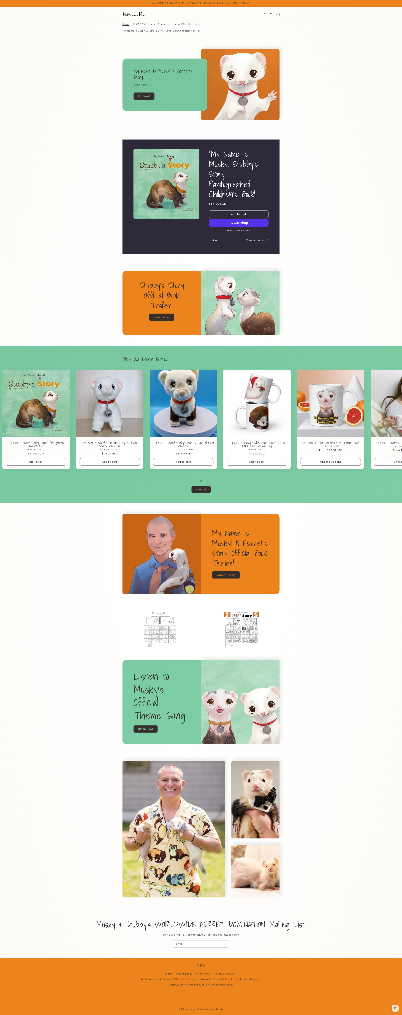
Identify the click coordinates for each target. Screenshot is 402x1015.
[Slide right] (207, 480)
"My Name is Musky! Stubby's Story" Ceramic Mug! (330, 442)
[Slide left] (194, 480)
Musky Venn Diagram (248, 979)
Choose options (330, 461)
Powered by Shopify (214, 1009)
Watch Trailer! (226, 575)
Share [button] (215, 240)
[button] (264, 14)
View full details (255, 240)
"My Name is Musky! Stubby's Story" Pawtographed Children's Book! (36, 444)
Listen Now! (145, 728)
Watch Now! (162, 317)
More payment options (238, 230)
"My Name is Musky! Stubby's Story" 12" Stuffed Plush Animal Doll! (183, 444)
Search (169, 973)
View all (201, 489)
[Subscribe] (225, 944)
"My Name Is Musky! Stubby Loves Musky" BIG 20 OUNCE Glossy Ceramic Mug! (257, 444)
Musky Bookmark (223, 979)
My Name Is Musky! (195, 1009)
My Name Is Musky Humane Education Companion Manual (175, 979)
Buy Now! (144, 96)
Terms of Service (225, 973)
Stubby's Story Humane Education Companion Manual (201, 984)
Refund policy (184, 973)
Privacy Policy (204, 973)
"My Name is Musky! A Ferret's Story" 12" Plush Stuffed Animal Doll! (110, 444)
